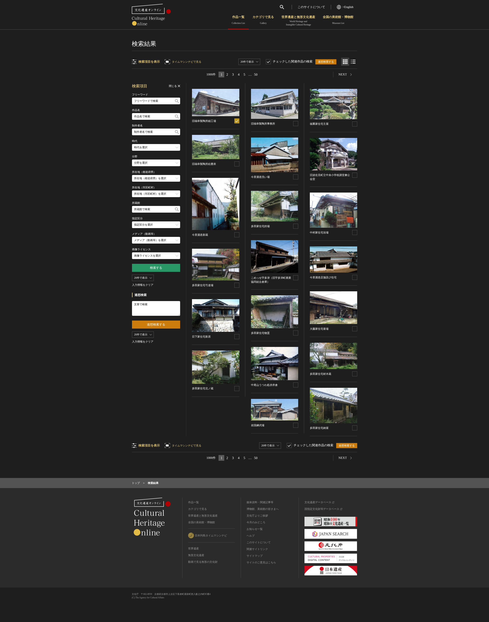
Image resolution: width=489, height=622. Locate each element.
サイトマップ (255, 555)
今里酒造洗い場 (260, 177)
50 (255, 74)
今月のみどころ (256, 522)
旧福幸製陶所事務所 (263, 123)
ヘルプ (251, 535)
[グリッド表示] (345, 62)
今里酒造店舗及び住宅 (323, 277)
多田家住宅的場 (260, 226)
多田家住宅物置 (260, 333)
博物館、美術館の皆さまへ (263, 509)
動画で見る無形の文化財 (203, 561)
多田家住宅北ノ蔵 (202, 388)
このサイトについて (311, 7)
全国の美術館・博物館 (338, 19)
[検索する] (177, 101)
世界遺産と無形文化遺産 (298, 20)
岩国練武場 (257, 425)
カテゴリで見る (263, 19)
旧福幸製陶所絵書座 (204, 164)
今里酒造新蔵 (200, 234)
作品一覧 (238, 19)
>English (347, 7)
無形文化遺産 (196, 555)
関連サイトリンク (257, 549)
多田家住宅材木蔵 (320, 374)
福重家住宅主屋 (319, 123)
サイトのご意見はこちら (261, 562)
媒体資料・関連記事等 (260, 502)
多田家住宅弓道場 (202, 285)
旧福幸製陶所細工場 (204, 121)
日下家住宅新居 (201, 336)
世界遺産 (193, 548)
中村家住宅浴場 (319, 232)
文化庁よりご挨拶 (257, 515)
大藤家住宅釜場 (319, 328)
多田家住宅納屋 (319, 428)
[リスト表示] (353, 62)
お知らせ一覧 (255, 529)
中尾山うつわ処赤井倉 (264, 385)
